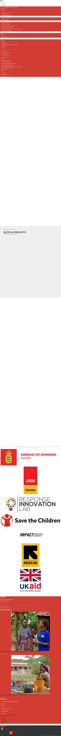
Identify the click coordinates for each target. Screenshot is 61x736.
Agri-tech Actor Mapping (5, 22)
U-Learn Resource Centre (6, 18)
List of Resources (4, 19)
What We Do (3, 5)
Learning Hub (3, 8)
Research (3, 10)
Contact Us (3, 38)
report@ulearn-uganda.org (5, 606)
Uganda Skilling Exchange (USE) (7, 27)
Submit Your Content (5, 36)
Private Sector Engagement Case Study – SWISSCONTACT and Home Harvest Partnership (21, 651)
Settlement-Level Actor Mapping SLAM (8, 25)
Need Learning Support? (5, 52)
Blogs (2, 33)
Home (2, 2)
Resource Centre (4, 16)
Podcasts (3, 35)
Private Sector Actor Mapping (6, 30)
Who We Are (3, 4)
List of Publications (4, 711)
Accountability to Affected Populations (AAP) (9, 7)
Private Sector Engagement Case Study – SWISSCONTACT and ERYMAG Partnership (20, 694)
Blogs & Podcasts (4, 32)
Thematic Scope (4, 13)
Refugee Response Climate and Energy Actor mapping (11, 29)
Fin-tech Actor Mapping (5, 24)
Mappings (3, 21)
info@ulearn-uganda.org (5, 601)
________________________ (7, 11)
